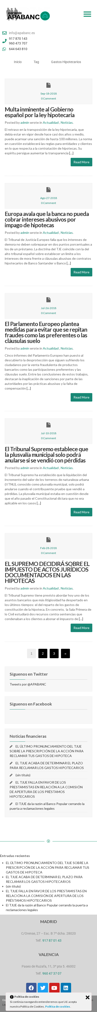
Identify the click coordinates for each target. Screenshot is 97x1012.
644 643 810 (18, 49)
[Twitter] (43, 988)
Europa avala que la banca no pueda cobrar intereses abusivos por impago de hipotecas (47, 219)
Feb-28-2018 (48, 548)
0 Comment (48, 98)
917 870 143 (18, 38)
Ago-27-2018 (48, 198)
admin (24, 122)
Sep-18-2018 (48, 93)
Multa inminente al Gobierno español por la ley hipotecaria (39, 112)
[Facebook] (31, 988)
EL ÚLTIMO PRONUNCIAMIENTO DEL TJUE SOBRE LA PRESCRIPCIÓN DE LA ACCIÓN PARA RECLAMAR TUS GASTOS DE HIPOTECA (47, 751)
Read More (81, 162)
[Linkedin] (66, 988)
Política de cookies (57, 1006)
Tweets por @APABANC (28, 684)
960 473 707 (18, 43)
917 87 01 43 (51, 940)
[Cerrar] (87, 997)
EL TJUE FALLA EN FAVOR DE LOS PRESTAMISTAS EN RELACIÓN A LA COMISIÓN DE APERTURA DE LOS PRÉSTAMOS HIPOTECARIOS (46, 895)
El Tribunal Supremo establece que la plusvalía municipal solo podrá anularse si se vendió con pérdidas (46, 455)
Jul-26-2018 (48, 308)
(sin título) (23, 775)
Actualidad (51, 122)
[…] (71, 153)
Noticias (67, 122)
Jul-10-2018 (48, 433)
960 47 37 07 (51, 973)
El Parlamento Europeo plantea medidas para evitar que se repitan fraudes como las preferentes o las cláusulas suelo (46, 332)
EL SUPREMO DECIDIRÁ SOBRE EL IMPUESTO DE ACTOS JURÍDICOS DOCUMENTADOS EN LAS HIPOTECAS (47, 572)
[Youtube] (54, 988)
